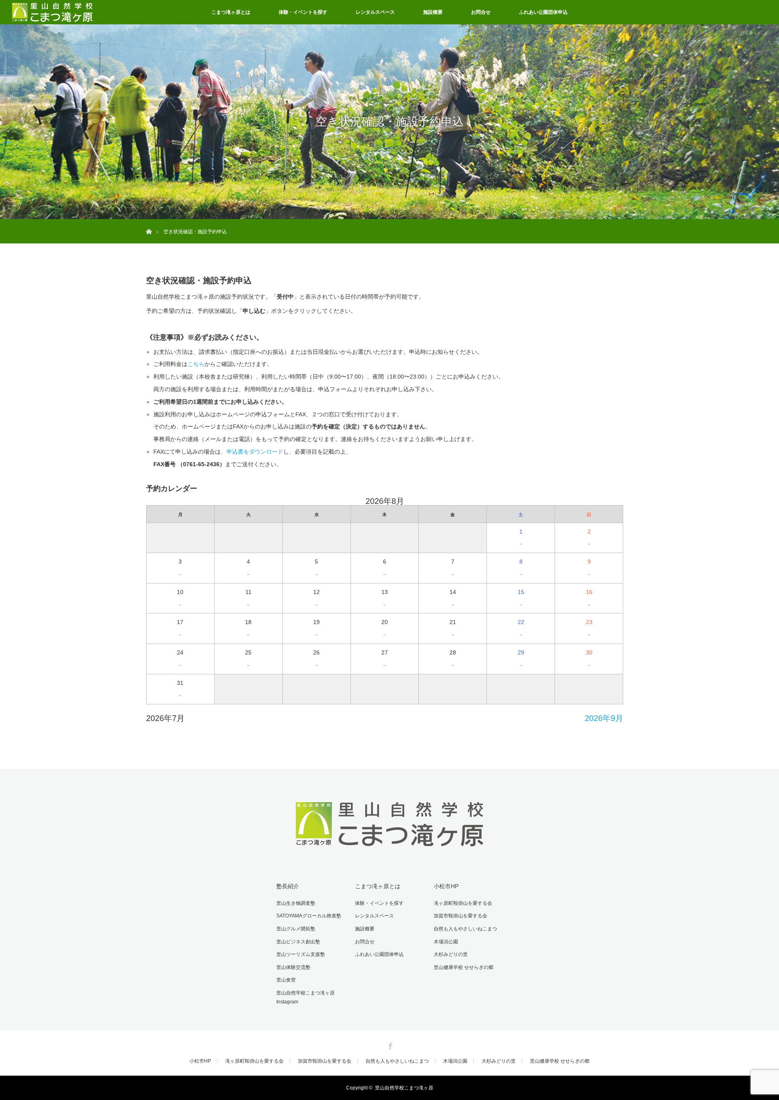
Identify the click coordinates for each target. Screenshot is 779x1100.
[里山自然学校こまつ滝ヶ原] (389, 849)
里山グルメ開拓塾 (295, 929)
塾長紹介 (287, 886)
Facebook (389, 1045)
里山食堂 (286, 980)
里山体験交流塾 (293, 967)
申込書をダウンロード (254, 451)
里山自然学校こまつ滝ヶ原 (404, 1088)
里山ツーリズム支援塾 (300, 954)
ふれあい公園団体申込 (543, 12)
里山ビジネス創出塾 (298, 942)
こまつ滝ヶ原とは (230, 12)
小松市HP (446, 886)
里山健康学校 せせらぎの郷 (463, 967)
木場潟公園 (446, 942)
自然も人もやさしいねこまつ (465, 929)
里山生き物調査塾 (295, 903)
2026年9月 (604, 718)
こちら (195, 364)
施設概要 (433, 12)
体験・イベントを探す (303, 12)
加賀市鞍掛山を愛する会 (460, 916)
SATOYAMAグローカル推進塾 (308, 916)
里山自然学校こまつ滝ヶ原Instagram (305, 997)
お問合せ (481, 12)
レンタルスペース (375, 12)
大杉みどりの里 (451, 954)
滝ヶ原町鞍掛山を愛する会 (463, 903)
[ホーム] (148, 222)
